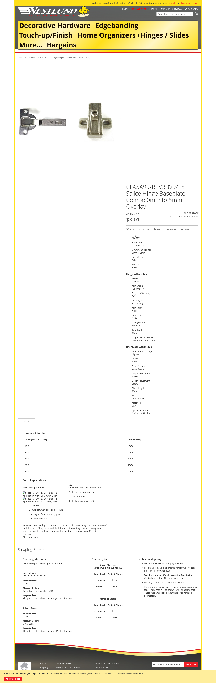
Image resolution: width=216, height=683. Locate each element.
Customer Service (64, 663)
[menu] (108, 35)
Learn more (138, 673)
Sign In (172, 2)
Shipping (43, 667)
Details (26, 421)
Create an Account (190, 2)
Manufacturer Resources (68, 667)
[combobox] (174, 14)
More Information (31, 537)
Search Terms (101, 667)
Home (20, 57)
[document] (108, 676)
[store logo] (54, 11)
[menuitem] (55, 25)
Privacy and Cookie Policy (107, 663)
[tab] (26, 421)
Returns (43, 663)
